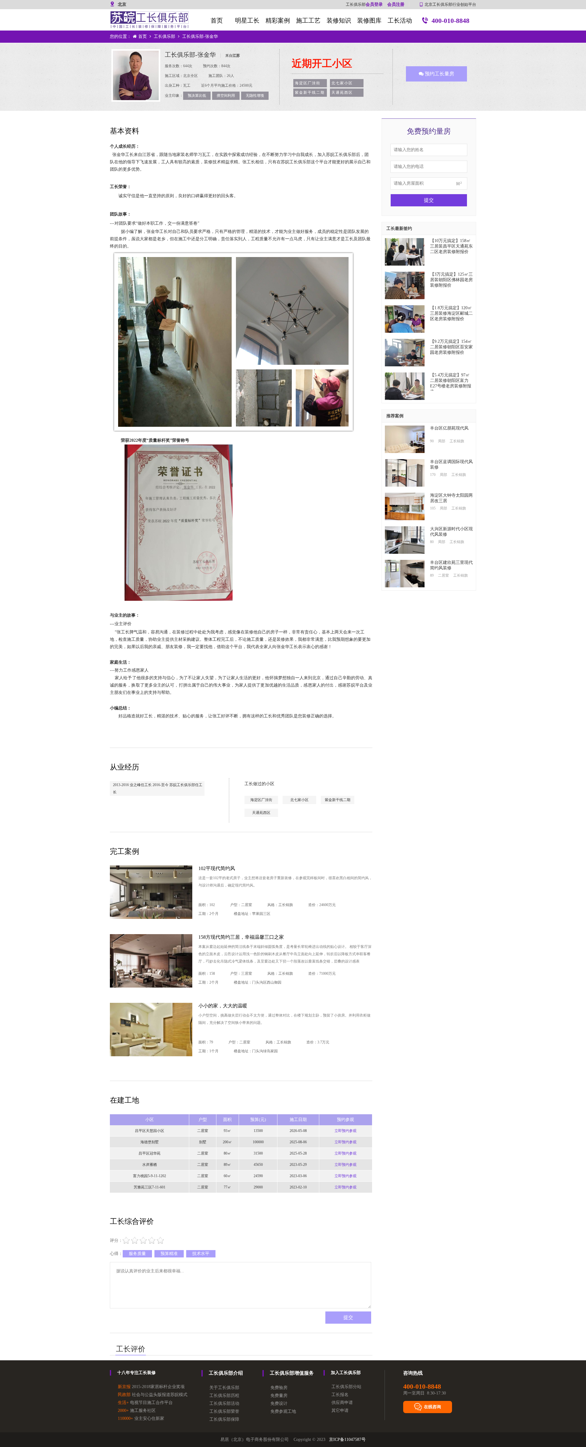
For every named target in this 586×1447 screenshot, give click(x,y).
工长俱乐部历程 (224, 1395)
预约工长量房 (439, 73)
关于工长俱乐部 (224, 1387)
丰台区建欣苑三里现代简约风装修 (451, 565)
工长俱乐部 (164, 36)
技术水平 (200, 1253)
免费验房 (279, 1387)
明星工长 (247, 20)
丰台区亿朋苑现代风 (449, 428)
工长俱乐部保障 (224, 1419)
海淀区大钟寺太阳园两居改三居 (451, 498)
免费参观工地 (283, 1411)
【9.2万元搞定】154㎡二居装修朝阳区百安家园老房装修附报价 (451, 347)
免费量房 (279, 1395)
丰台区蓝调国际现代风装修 (451, 464)
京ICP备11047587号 (347, 1439)
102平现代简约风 (216, 868)
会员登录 (374, 4)
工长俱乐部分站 (346, 1386)
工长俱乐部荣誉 (224, 1411)
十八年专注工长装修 (136, 1372)
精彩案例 (278, 20)
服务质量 (137, 1253)
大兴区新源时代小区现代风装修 (451, 532)
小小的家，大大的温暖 (222, 1005)
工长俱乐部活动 (224, 1403)
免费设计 (279, 1403)
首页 (217, 20)
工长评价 (130, 1349)
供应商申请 (342, 1402)
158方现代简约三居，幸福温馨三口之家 (241, 937)
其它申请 (340, 1410)
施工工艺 (308, 20)
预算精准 (169, 1253)
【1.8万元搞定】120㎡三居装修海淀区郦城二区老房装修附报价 (451, 313)
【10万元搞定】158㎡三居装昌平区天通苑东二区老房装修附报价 (451, 246)
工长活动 (400, 20)
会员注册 (395, 4)
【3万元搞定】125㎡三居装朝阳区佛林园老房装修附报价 (451, 280)
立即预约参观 (345, 1131)
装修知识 (339, 20)
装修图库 (369, 20)
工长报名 (340, 1394)
